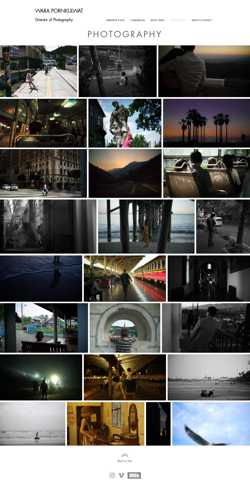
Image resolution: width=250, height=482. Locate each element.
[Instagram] (112, 475)
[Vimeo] (121, 475)
